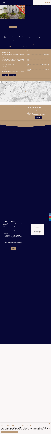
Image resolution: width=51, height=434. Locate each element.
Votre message (5, 233)
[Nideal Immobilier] (38, 2)
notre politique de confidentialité (5, 430)
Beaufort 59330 (9, 46)
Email (4, 228)
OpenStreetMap (46, 101)
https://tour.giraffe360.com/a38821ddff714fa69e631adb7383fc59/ (11, 57)
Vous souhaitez (15, 230)
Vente (2, 46)
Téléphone (15, 228)
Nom (14, 226)
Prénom (4, 226)
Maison (5, 46)
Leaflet (43, 101)
